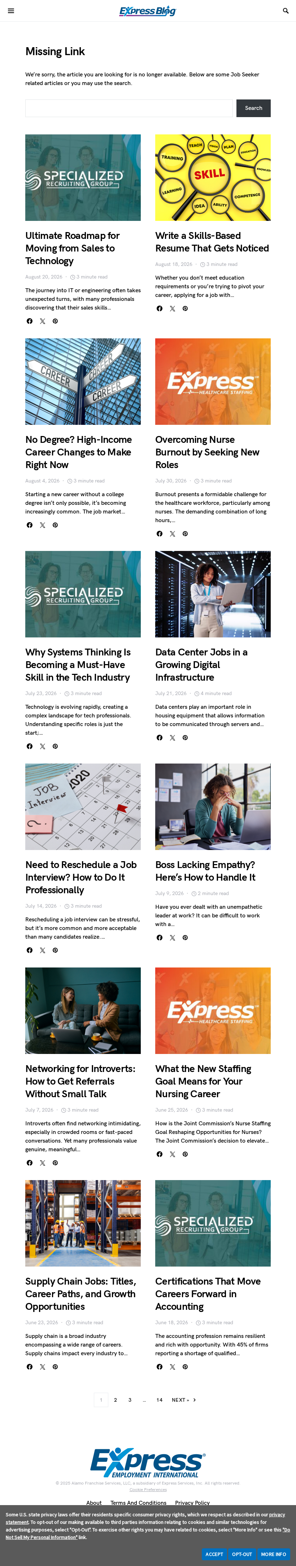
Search (253, 108)
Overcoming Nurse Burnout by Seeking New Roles (207, 452)
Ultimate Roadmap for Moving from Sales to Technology (72, 248)
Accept (214, 1554)
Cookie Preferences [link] (148, 1489)
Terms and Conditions (138, 1503)
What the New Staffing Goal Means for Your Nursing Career (203, 1081)
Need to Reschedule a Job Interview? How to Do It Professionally (80, 877)
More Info (273, 1554)
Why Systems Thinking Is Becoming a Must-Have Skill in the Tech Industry (77, 665)
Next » (180, 1400)
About (94, 1503)
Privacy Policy (192, 1503)
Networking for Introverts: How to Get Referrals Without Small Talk (80, 1081)
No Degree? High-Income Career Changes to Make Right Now (78, 452)
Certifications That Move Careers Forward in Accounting (208, 1294)
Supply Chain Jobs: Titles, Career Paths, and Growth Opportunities (80, 1294)
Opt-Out (242, 1554)
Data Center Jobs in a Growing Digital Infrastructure (201, 665)
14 (159, 1400)
